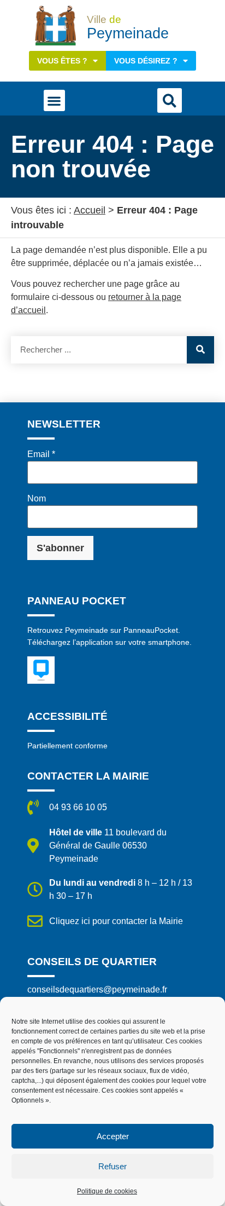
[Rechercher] (200, 349)
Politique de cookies (107, 1191)
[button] (54, 100)
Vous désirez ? (145, 60)
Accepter (113, 1136)
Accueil (89, 210)
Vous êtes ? (62, 60)
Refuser (112, 1166)
